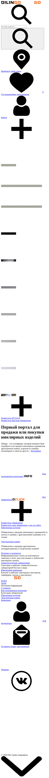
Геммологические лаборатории (15, 563)
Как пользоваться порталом (14, 590)
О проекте (6, 588)
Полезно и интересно (11, 553)
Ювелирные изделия (10, 528)
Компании (6, 600)
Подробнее (36, 451)
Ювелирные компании (11, 570)
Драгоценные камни (10, 542)
